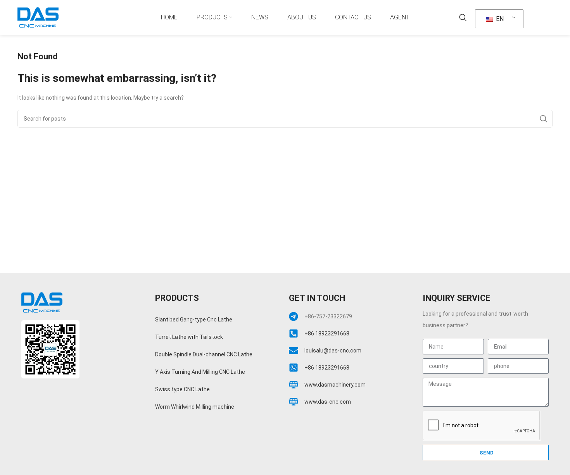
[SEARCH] (544, 119)
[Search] (463, 17)
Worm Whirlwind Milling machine (194, 407)
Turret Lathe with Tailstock (189, 337)
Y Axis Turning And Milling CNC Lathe (200, 372)
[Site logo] (38, 17)
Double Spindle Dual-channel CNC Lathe (203, 354)
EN (499, 18)
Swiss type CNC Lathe (182, 389)
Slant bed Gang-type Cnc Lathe (193, 319)
